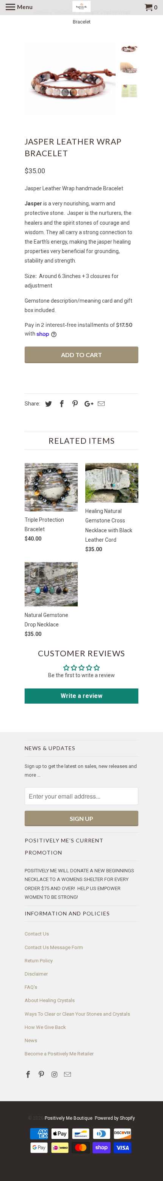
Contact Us (37, 934)
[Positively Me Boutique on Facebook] (29, 1074)
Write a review (81, 695)
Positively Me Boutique (68, 1118)
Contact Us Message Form (54, 947)
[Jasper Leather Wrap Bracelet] (70, 78)
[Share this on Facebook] (61, 404)
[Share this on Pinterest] (74, 404)
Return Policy (39, 960)
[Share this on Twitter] (47, 404)
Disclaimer (36, 974)
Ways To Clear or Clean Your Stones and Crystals (77, 1014)
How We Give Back (45, 1027)
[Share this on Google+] (87, 404)
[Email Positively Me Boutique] (68, 1074)
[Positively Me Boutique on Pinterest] (42, 1074)
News (31, 1040)
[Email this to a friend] (100, 404)
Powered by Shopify (115, 1118)
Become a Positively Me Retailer (59, 1054)
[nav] (19, 7)
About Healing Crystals (50, 1000)
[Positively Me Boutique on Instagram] (55, 1074)
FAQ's (31, 987)
